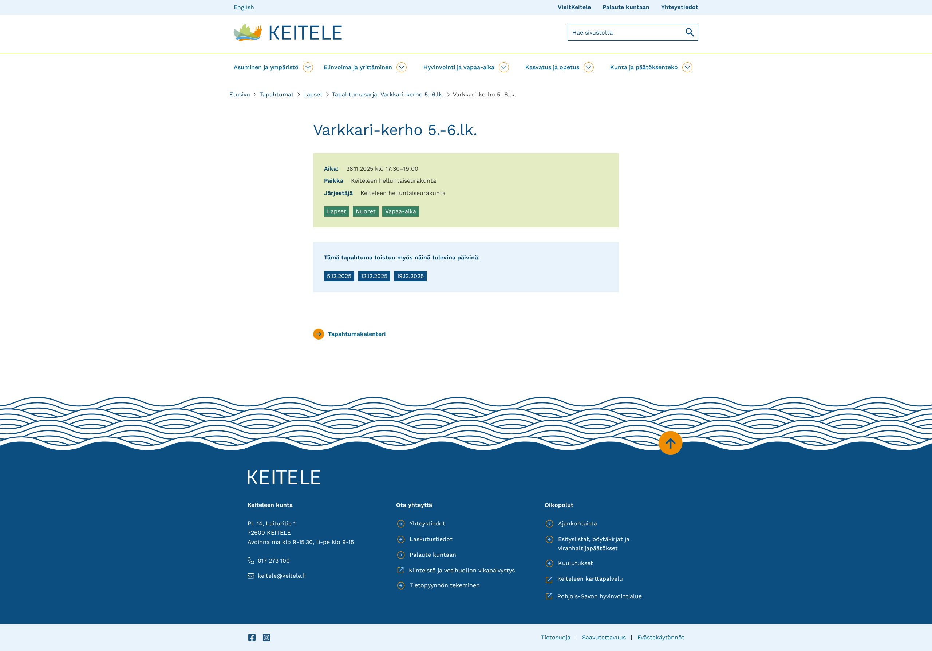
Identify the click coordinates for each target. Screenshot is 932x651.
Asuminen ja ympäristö (266, 67)
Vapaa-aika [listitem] (402, 212)
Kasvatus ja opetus (552, 67)
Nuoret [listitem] (367, 212)
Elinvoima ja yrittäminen (358, 67)
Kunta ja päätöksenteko (644, 67)
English (244, 7)
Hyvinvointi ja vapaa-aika (458, 67)
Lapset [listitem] (338, 212)
